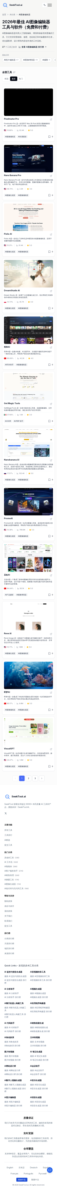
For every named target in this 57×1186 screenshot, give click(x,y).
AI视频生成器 (23, 710)
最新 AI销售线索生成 (39, 1027)
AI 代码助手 (9, 1023)
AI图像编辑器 (10, 137)
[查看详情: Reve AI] (51, 634)
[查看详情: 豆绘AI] (51, 575)
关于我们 (8, 916)
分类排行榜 (9, 938)
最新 (14, 78)
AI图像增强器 (21, 595)
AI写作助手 (9, 365)
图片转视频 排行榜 (12, 1060)
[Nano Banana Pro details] (28, 171)
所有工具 (8, 830)
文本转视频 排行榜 (38, 1045)
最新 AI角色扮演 (11, 1042)
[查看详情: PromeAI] (51, 519)
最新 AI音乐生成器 (38, 1084)
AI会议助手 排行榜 (38, 1074)
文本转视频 (35, 1037)
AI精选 (7, 840)
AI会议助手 (35, 1066)
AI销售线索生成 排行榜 (40, 1031)
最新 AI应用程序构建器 (40, 1007)
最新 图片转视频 (11, 1056)
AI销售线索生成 (37, 1023)
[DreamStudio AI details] (28, 285)
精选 (6, 78)
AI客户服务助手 (13, 871)
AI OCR (8, 421)
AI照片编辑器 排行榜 (13, 1105)
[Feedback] (50, 1170)
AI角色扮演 (9, 1037)
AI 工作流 (11, 862)
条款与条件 (9, 906)
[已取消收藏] (49, 136)
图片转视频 (9, 1051)
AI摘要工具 (11, 879)
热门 (21, 78)
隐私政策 (8, 901)
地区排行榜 (9, 948)
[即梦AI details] (28, 687)
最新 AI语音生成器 (38, 1102)
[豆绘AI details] (28, 571)
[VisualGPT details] (28, 743)
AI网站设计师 (10, 1066)
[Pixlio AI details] (28, 229)
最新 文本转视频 (37, 1042)
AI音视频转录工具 (38, 972)
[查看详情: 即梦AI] (51, 693)
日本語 (21, 1167)
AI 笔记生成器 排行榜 (39, 1060)
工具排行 (8, 835)
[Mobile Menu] (50, 5)
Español (46, 1167)
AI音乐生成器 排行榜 (39, 1088)
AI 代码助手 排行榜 (12, 1031)
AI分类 (12, 14)
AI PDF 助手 (18, 421)
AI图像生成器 (10, 195)
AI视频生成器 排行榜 (39, 997)
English (10, 1167)
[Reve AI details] (28, 629)
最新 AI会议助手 (37, 1070)
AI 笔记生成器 (36, 1051)
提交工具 (8, 845)
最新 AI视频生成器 (38, 993)
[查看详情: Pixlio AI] (51, 234)
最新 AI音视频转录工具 (40, 976)
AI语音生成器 (36, 1097)
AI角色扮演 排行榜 (12, 1045)
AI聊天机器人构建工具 (14, 1003)
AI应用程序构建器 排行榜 (41, 1011)
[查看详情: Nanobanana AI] (51, 460)
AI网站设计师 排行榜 (13, 1074)
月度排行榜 (9, 943)
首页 (4, 14)
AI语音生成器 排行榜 (39, 1105)
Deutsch (33, 1167)
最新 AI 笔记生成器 (38, 1056)
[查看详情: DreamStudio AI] (51, 291)
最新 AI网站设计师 (12, 1070)
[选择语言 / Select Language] (44, 4)
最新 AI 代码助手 (11, 1027)
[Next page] (42, 778)
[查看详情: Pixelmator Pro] (51, 119)
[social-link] (5, 813)
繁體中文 (35, 1179)
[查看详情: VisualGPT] (51, 749)
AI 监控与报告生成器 (13, 972)
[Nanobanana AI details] (28, 456)
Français (14, 1173)
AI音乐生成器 (36, 1080)
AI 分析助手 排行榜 (12, 997)
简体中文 (22, 1179)
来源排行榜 (9, 953)
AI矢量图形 (22, 137)
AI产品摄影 (9, 595)
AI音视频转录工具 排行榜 (41, 980)
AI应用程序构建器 (38, 1003)
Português (28, 1173)
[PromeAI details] (28, 513)
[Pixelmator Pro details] (28, 114)
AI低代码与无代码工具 (16, 888)
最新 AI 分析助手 (11, 993)
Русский (42, 1173)
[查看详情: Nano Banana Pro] (51, 176)
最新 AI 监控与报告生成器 (15, 976)
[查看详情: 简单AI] (51, 347)
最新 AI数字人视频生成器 (15, 1084)
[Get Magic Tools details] (28, 398)
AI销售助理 (11, 875)
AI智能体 (10, 866)
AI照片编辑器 (10, 1097)
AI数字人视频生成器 (13, 1080)
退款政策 (8, 911)
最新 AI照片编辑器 (12, 1102)
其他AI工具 (11, 857)
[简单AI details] (28, 342)
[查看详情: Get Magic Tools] (51, 404)
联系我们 (8, 921)
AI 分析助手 (9, 989)
